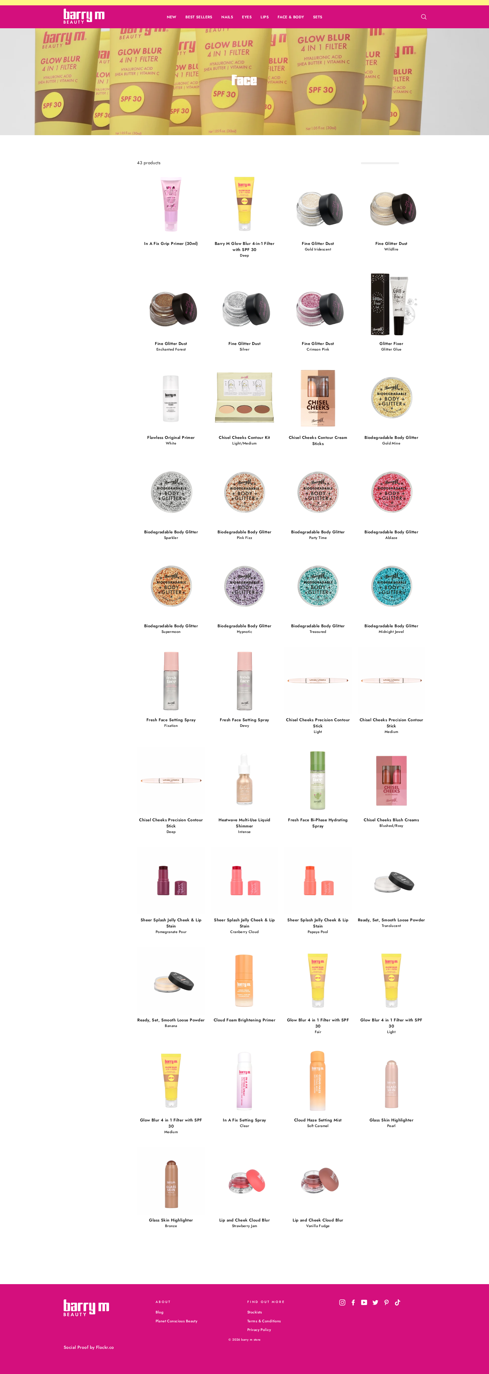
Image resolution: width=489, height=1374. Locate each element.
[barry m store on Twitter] (375, 1302)
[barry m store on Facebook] (353, 1302)
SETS (317, 17)
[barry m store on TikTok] (398, 1302)
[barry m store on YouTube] (364, 1302)
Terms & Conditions (264, 1321)
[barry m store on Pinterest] (386, 1302)
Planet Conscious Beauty (177, 1321)
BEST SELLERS (198, 17)
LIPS (265, 17)
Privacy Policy (259, 1329)
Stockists (254, 1312)
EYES (247, 17)
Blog (160, 1312)
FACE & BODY (291, 17)
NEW (171, 17)
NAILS (227, 17)
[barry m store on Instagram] (342, 1302)
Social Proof (76, 1347)
